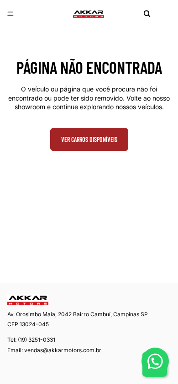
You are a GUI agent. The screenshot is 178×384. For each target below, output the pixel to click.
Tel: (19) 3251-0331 (31, 339)
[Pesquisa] (147, 14)
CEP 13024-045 (28, 324)
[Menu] (10, 13)
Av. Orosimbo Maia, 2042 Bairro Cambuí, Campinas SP (77, 314)
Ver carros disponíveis (89, 139)
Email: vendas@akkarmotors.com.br (54, 350)
